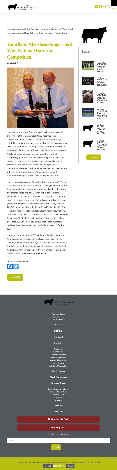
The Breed (58, 337)
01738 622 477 (60, 325)
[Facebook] (10, 266)
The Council (58, 349)
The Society (59, 343)
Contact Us (58, 411)
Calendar (58, 398)
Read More (58, 466)
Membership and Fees (58, 360)
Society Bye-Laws (58, 363)
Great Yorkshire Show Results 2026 (100, 147)
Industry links (58, 427)
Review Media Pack (58, 419)
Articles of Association (58, 366)
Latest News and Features (58, 389)
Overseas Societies (58, 355)
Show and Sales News (58, 392)
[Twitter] (16, 266)
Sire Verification (59, 371)
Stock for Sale (58, 395)
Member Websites (58, 357)
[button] (114, 3)
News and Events (58, 383)
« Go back (15, 277)
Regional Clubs (58, 352)
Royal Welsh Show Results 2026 (100, 131)
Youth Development (58, 377)
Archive (58, 400)
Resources (58, 405)
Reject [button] (70, 466)
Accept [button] (48, 466)
